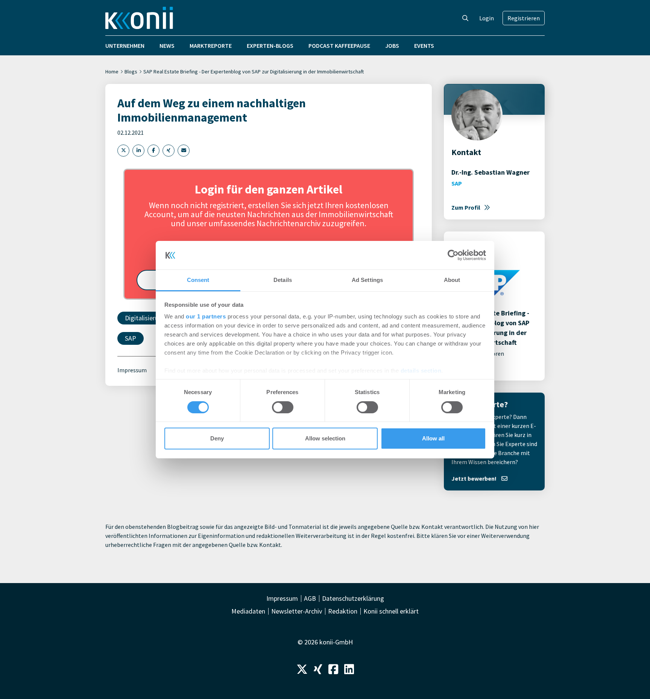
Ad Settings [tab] (367, 280)
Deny (217, 438)
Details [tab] (282, 280)
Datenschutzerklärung (353, 598)
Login (486, 18)
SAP (130, 338)
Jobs (392, 45)
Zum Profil (465, 207)
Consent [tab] (198, 280)
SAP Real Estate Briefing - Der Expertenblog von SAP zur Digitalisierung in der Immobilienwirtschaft (253, 71)
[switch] (282, 407)
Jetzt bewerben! (474, 478)
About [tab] (452, 280)
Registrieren (523, 18)
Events (424, 45)
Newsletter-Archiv (296, 611)
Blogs (131, 71)
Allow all (433, 438)
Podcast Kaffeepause (339, 45)
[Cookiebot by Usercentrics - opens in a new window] (453, 255)
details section (421, 370)
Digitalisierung (145, 318)
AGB (310, 598)
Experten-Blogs (270, 45)
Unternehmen (124, 45)
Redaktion (342, 611)
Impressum (132, 370)
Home (111, 71)
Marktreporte (211, 45)
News (167, 45)
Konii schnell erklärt (391, 611)
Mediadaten (248, 611)
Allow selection (325, 438)
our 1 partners (206, 316)
